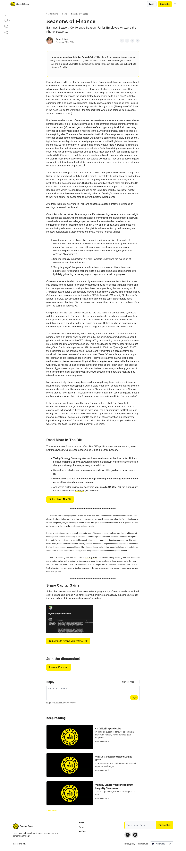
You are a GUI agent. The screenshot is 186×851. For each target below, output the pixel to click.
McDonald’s (101, 487)
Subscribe (165, 4)
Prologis (79, 490)
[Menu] (175, 3)
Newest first (128, 681)
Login (151, 4)
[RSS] (135, 835)
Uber (114, 487)
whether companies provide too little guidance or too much (102, 470)
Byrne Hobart (62, 39)
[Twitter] (127, 835)
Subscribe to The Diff (60, 499)
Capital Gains (52, 14)
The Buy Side (91, 557)
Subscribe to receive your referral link (68, 641)
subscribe (129, 64)
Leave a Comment (58, 667)
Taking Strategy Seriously (67, 458)
